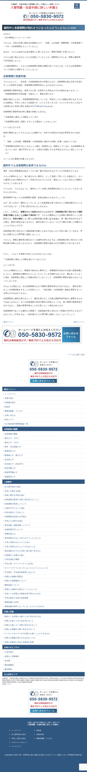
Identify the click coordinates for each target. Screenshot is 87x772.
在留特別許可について (14, 529)
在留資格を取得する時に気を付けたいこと (22, 499)
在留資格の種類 (11, 433)
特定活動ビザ (10, 468)
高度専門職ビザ (11, 472)
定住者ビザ (9, 459)
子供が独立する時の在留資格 (16, 597)
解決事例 (8, 669)
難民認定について (12, 585)
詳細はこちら (6, 684)
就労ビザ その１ (12, 438)
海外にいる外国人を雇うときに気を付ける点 (23, 616)
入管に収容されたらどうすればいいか (20, 546)
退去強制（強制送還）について (17, 525)
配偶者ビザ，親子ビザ (14, 455)
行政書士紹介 (10, 402)
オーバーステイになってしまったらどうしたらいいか (26, 568)
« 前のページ (7, 321)
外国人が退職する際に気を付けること (20, 629)
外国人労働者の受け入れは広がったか (20, 637)
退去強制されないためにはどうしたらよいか (23, 538)
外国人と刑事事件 (12, 656)
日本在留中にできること (15, 512)
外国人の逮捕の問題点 (14, 576)
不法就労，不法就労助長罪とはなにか (20, 572)
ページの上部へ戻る (76, 354)
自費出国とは (10, 533)
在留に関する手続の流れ (15, 495)
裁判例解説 (9, 665)
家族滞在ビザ (10, 451)
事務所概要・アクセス (14, 411)
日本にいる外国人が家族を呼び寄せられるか (23, 593)
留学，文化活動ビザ (13, 446)
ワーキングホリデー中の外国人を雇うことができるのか (27, 633)
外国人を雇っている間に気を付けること (21, 625)
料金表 (7, 406)
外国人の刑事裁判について (15, 580)
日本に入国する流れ (13, 491)
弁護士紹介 (9, 398)
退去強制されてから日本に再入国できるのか (23, 550)
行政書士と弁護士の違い (15, 555)
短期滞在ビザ (10, 476)
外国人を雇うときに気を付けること (19, 620)
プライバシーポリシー (19, 742)
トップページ (10, 394)
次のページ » (79, 321)
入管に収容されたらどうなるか (17, 542)
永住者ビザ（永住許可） (15, 463)
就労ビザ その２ (12, 442)
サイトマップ (16, 746)
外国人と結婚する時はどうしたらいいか (21, 589)
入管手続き (9, 652)
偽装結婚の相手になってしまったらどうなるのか (25, 606)
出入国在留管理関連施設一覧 (16, 423)
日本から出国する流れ (14, 520)
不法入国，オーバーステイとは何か (19, 563)
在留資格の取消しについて (15, 503)
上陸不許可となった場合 (15, 508)
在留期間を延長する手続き (15, 516)
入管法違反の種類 (12, 559)
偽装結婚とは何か (12, 602)
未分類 (7, 660)
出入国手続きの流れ (13, 486)
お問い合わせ (10, 415)
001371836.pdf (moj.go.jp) (41, 106)
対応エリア (9, 419)
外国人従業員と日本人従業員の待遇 (19, 642)
